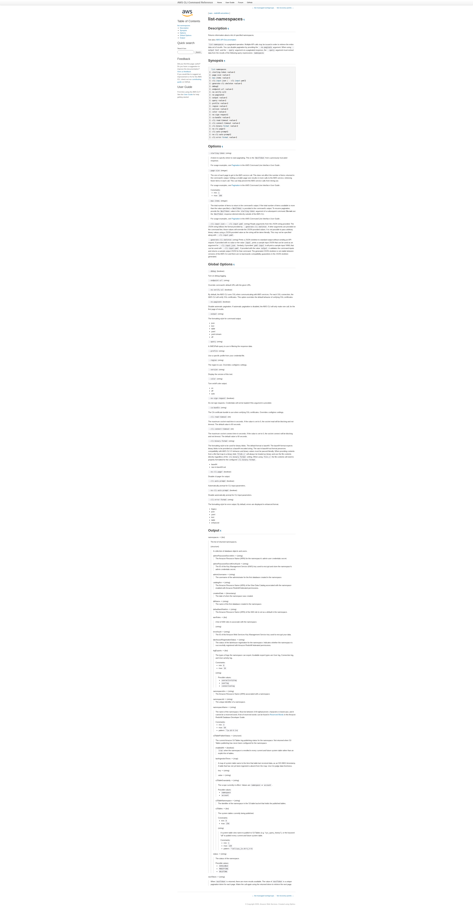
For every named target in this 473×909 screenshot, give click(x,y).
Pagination (236, 165)
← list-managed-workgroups (263, 8)
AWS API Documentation (226, 40)
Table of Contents (188, 21)
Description (184, 28)
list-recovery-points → (285, 8)
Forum (240, 2)
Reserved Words (277, 715)
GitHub (249, 2)
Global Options (185, 35)
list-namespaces (183, 25)
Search (198, 52)
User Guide (230, 2)
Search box (181, 48)
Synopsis (183, 30)
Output (182, 38)
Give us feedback (184, 72)
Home (219, 2)
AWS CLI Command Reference (195, 2)
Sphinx (292, 904)
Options (183, 33)
